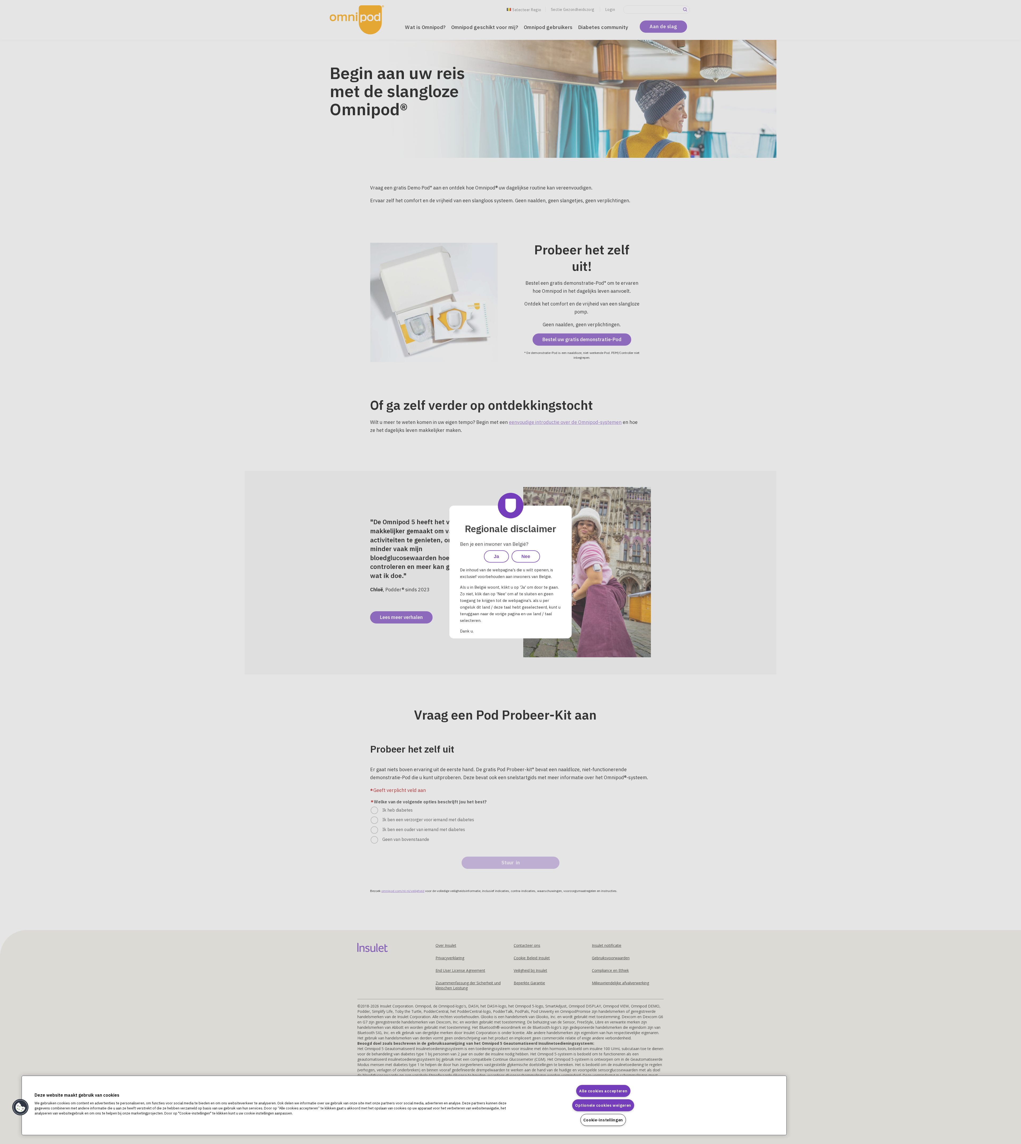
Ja (496, 556)
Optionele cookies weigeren (603, 1105)
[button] (20, 1107)
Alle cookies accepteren (603, 1090)
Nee (525, 556)
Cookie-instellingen (603, 1119)
